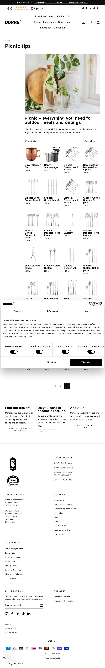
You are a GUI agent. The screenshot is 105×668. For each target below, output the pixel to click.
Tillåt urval (52, 362)
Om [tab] (86, 311)
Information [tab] (52, 311)
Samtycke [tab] (18, 311)
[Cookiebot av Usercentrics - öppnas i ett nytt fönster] (91, 304)
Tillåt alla (85, 362)
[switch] (39, 352)
